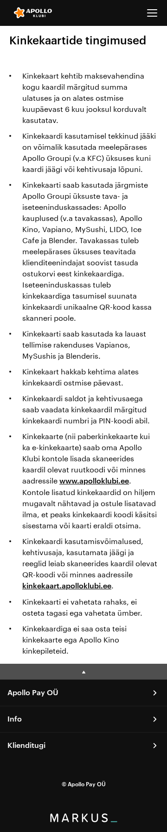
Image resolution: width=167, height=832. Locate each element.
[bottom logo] (83, 819)
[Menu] (152, 12)
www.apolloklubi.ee (94, 481)
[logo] (33, 12)
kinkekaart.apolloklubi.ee (66, 586)
